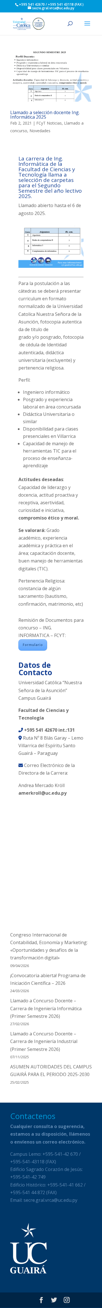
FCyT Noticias (49, 123)
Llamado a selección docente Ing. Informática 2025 (45, 114)
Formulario (33, 644)
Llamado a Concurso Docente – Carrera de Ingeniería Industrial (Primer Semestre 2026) (43, 1041)
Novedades (39, 130)
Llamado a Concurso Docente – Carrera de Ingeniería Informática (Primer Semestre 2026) (46, 1008)
